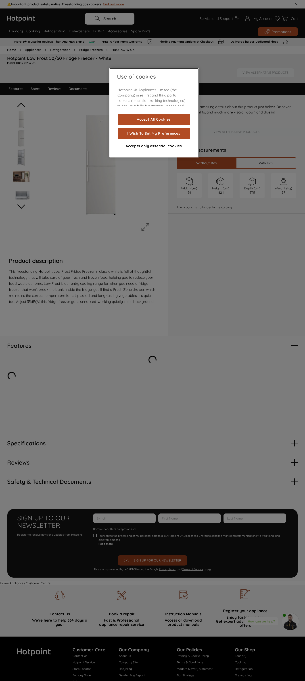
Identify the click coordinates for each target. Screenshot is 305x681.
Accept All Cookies (154, 119)
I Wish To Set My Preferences (153, 133)
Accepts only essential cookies (154, 146)
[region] (154, 112)
